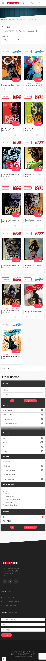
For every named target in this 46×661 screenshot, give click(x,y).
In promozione (10, 491)
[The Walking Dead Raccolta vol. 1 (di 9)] (11, 114)
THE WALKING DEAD (9, 475)
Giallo (23, 438)
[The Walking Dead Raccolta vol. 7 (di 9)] (11, 250)
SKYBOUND (6, 461)
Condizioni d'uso (10, 597)
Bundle (7, 494)
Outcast (23, 466)
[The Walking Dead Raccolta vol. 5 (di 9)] (11, 205)
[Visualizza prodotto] (15, 89)
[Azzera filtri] (12, 400)
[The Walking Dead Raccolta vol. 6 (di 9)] (34, 205)
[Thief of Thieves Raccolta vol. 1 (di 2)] (34, 296)
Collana (6, 456)
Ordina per (5, 36)
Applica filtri (30, 401)
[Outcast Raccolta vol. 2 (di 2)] (34, 68)
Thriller (23, 451)
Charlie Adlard (23, 410)
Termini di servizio (10, 605)
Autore (6, 405)
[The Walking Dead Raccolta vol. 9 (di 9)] (11, 296)
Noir (23, 447)
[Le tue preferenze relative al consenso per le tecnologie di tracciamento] (4, 659)
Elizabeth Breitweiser (23, 423)
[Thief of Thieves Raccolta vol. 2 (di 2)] (11, 341)
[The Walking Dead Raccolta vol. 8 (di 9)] (34, 250)
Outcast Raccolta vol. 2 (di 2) (33, 85)
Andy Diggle (23, 428)
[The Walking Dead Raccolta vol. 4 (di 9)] (34, 159)
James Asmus (23, 415)
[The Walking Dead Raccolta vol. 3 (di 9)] (11, 159)
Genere (6, 433)
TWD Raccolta (23, 479)
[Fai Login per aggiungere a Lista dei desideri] (4, 89)
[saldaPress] (13, 3)
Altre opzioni (8, 484)
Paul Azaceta (23, 419)
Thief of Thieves (23, 470)
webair (30, 656)
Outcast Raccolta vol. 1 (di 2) (11, 85)
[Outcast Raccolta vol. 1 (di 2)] (11, 68)
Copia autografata (11, 502)
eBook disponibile (11, 505)
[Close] (36, 31)
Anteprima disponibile (12, 499)
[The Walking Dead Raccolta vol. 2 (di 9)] (34, 114)
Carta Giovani (9, 496)
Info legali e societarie (11, 601)
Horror (23, 442)
